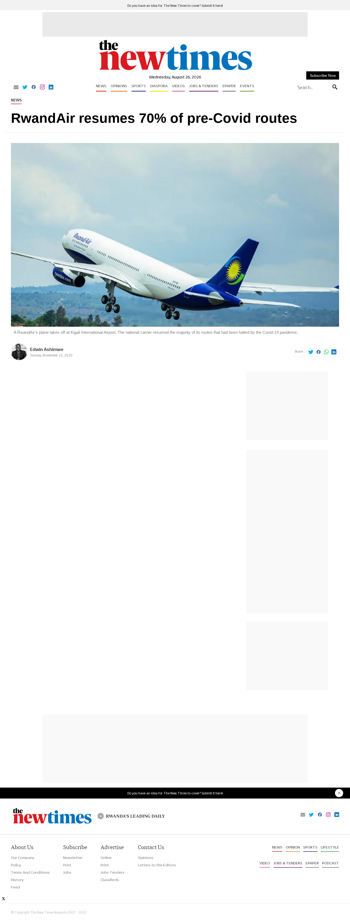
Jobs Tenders (112, 872)
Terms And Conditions (30, 872)
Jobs (67, 872)
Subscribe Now (323, 75)
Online (106, 857)
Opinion (293, 847)
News (101, 86)
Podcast (330, 863)
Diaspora (159, 86)
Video (264, 863)
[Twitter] (24, 87)
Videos (178, 86)
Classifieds (110, 880)
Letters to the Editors (157, 865)
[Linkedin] (51, 87)
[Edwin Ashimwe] (19, 358)
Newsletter (73, 857)
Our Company (22, 857)
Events (247, 86)
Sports (139, 86)
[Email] (16, 87)
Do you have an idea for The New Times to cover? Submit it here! (175, 5)
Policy (16, 865)
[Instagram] (42, 87)
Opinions (119, 86)
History (17, 880)
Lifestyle (330, 847)
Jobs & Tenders (203, 86)
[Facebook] (33, 87)
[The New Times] (175, 70)
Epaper (229, 86)
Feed (15, 887)
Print (67, 865)
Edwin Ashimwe (46, 349)
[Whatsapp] (326, 352)
